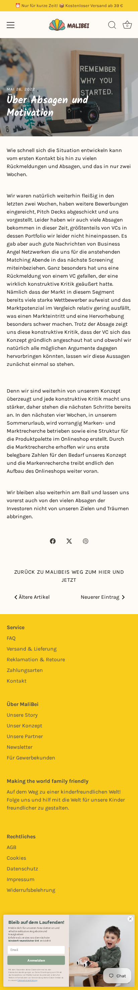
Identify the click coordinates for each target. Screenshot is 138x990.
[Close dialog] (130, 919)
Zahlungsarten (25, 670)
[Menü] (10, 25)
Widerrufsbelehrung (31, 890)
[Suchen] (112, 26)
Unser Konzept (24, 725)
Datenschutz (22, 868)
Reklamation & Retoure (36, 659)
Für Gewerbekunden (31, 757)
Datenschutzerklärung (27, 980)
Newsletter (19, 747)
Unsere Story (22, 715)
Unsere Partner (25, 736)
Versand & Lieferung (32, 649)
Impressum (20, 879)
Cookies (16, 858)
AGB (11, 847)
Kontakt (16, 681)
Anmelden (36, 960)
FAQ (11, 638)
